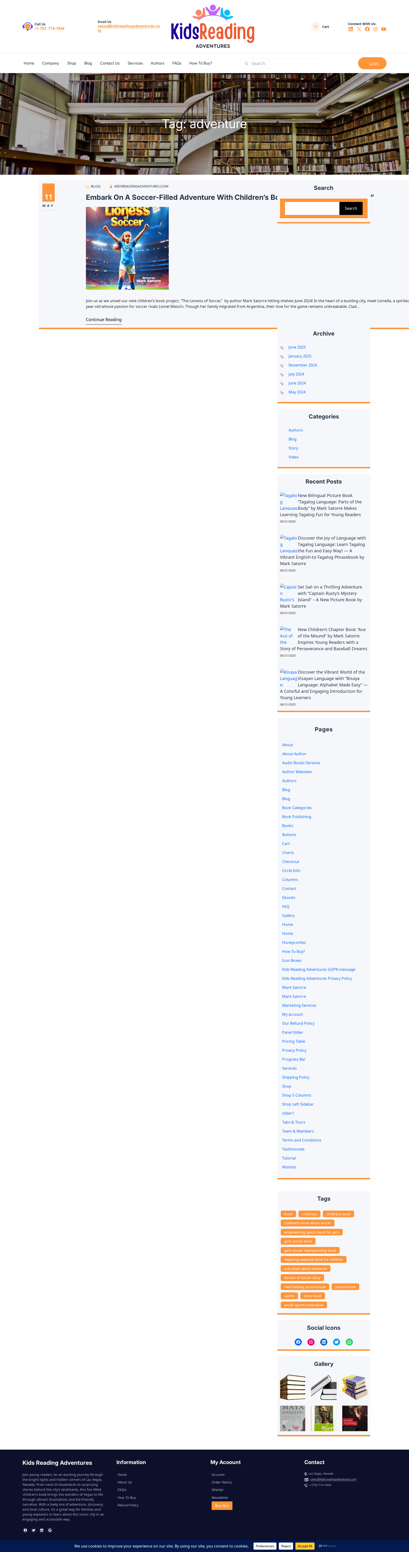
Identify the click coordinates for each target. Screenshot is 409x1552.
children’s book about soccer (307, 1223)
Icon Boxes (292, 960)
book (288, 1214)
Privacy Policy (294, 1050)
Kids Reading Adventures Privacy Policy (317, 978)
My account (292, 1014)
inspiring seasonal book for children (313, 1259)
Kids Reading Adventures (57, 1462)
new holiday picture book (305, 1286)
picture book (345, 1286)
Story (293, 448)
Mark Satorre (294, 987)
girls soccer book (298, 1241)
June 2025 (297, 347)
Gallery (288, 915)
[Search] (246, 63)
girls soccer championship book (310, 1250)
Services (289, 1068)
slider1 (288, 1113)
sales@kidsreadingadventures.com (129, 28)
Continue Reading (104, 319)
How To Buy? (293, 951)
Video (294, 457)
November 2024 (303, 365)
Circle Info (291, 870)
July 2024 (296, 374)
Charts (288, 852)
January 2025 (300, 356)
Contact (289, 888)
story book (312, 1295)
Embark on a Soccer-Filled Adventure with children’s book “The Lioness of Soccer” (230, 197)
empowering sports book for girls (311, 1232)
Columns (290, 879)
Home (287, 924)
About (287, 744)
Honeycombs (294, 942)
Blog (96, 186)
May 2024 (297, 392)
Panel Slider (292, 1032)
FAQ (285, 906)
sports (289, 1295)
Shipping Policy (295, 1077)
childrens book (338, 1214)
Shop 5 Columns (296, 1095)
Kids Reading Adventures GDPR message (318, 969)
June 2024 (297, 383)
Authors (296, 430)
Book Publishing (296, 816)
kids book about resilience (305, 1268)
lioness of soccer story (302, 1277)
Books (287, 825)
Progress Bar (294, 1059)
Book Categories (297, 807)
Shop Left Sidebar (298, 1104)
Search (351, 208)
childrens (309, 1214)
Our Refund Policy (298, 1023)
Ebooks (288, 897)
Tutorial (289, 1158)
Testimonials (293, 1149)
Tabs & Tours (293, 1122)
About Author (294, 753)
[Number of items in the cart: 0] (315, 26)
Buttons (289, 834)
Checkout (290, 861)
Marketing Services (299, 1005)
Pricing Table (293, 1041)
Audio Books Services (301, 762)
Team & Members (298, 1131)
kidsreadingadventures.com (141, 186)
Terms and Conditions (301, 1140)
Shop (286, 1086)
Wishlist (289, 1167)
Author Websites (297, 771)
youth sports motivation (304, 1305)
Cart (286, 843)
